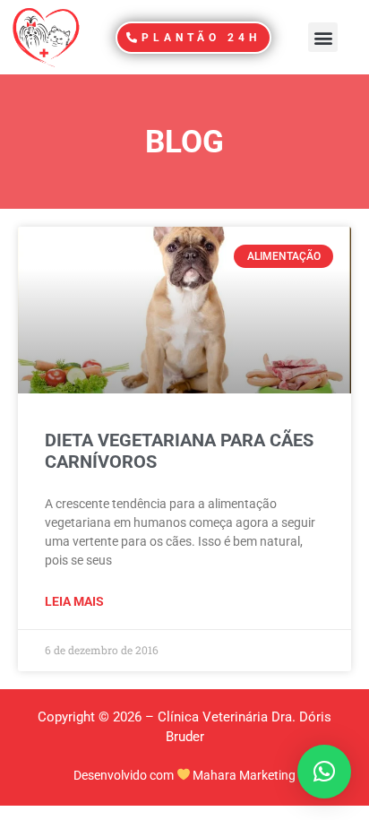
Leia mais (74, 601)
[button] (323, 37)
